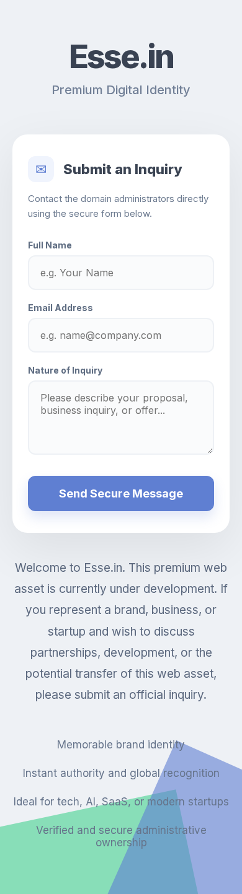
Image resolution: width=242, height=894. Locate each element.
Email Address (60, 307)
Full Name (50, 245)
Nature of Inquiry (65, 370)
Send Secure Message (121, 493)
